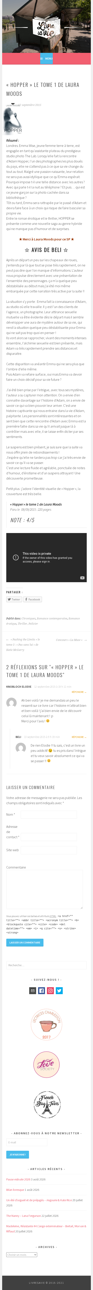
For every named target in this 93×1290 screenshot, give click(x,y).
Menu (49, 58)
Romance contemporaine (52, 618)
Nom (10, 814)
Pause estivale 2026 (18, 1179)
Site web (12, 850)
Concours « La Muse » (69, 640)
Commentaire (13, 867)
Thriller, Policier (28, 623)
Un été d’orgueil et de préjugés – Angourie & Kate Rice (39, 1200)
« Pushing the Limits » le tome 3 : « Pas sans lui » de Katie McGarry (23, 644)
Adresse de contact (12, 831)
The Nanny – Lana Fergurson (23, 1216)
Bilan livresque (15, 1190)
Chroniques (29, 618)
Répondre (78, 692)
